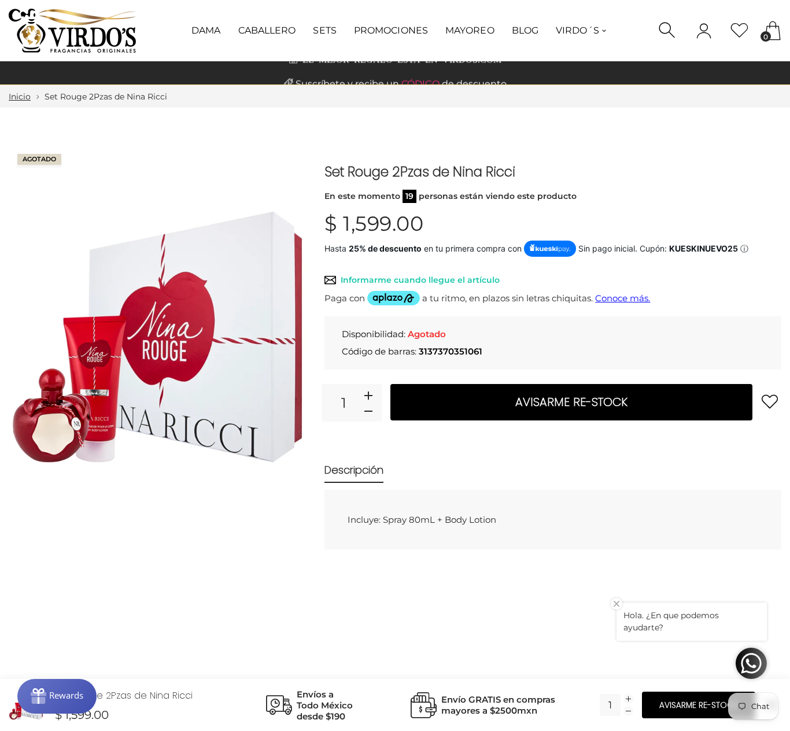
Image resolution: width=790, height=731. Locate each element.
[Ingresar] (704, 30)
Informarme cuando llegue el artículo (420, 280)
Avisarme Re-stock (571, 402)
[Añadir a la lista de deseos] (769, 401)
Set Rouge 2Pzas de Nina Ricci (124, 695)
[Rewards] (57, 696)
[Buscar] (668, 30)
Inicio (20, 96)
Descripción (353, 470)
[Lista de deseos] (739, 30)
